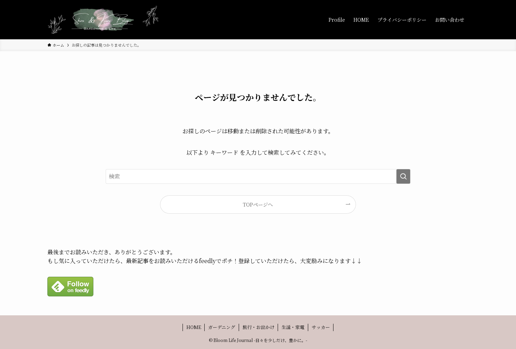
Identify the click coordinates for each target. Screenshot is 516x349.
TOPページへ (258, 204)
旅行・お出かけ (258, 327)
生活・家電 (293, 327)
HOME (193, 327)
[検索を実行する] (403, 176)
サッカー (321, 327)
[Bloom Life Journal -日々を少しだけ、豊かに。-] (103, 20)
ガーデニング (221, 327)
